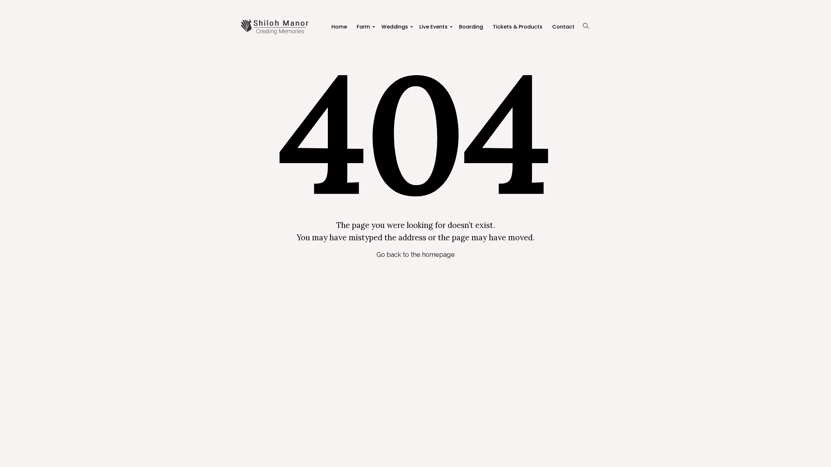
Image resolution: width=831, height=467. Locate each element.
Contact (563, 26)
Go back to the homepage (416, 254)
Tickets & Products (517, 26)
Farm (364, 28)
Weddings (395, 28)
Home (339, 26)
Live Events (434, 28)
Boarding (471, 26)
